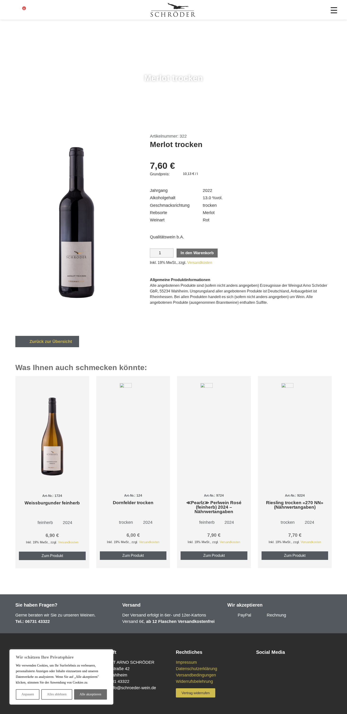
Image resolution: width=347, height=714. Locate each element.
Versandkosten (199, 263)
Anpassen (27, 694)
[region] (61, 677)
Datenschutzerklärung (196, 668)
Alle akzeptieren (90, 694)
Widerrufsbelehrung (194, 681)
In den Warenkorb (197, 253)
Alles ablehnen (57, 694)
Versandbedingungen (196, 675)
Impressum (186, 662)
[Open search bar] (32, 11)
